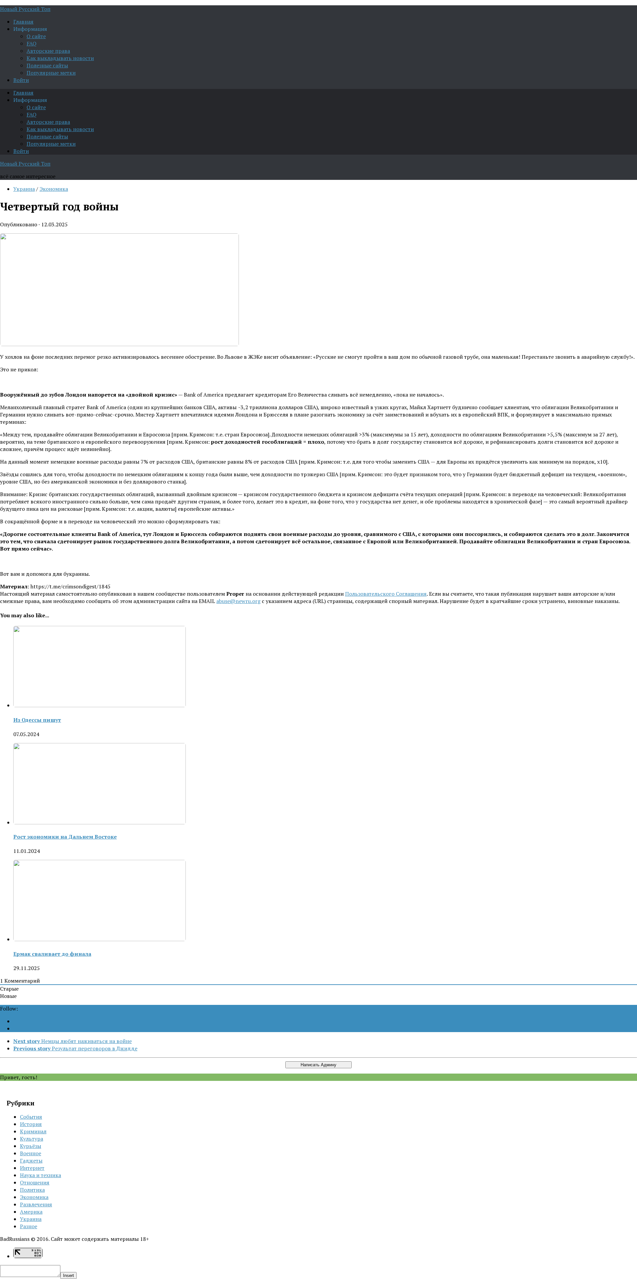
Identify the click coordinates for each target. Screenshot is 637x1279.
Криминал (33, 1131)
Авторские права (48, 50)
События (31, 1116)
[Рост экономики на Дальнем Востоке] (99, 822)
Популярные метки (51, 72)
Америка (31, 1211)
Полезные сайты (47, 65)
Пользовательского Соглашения (386, 593)
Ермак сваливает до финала (52, 953)
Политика (32, 1189)
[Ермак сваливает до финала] (99, 939)
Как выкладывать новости (60, 58)
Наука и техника (40, 1175)
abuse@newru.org (238, 601)
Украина (24, 188)
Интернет (32, 1167)
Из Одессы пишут (37, 719)
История (31, 1124)
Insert (68, 1275)
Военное (30, 1153)
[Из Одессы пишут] (99, 705)
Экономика (53, 188)
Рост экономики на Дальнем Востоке (65, 836)
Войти (21, 80)
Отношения (34, 1182)
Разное (28, 1226)
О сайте (36, 36)
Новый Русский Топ (25, 9)
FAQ (31, 43)
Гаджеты (31, 1160)
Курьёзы (30, 1146)
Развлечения (36, 1204)
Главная (23, 21)
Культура (31, 1138)
